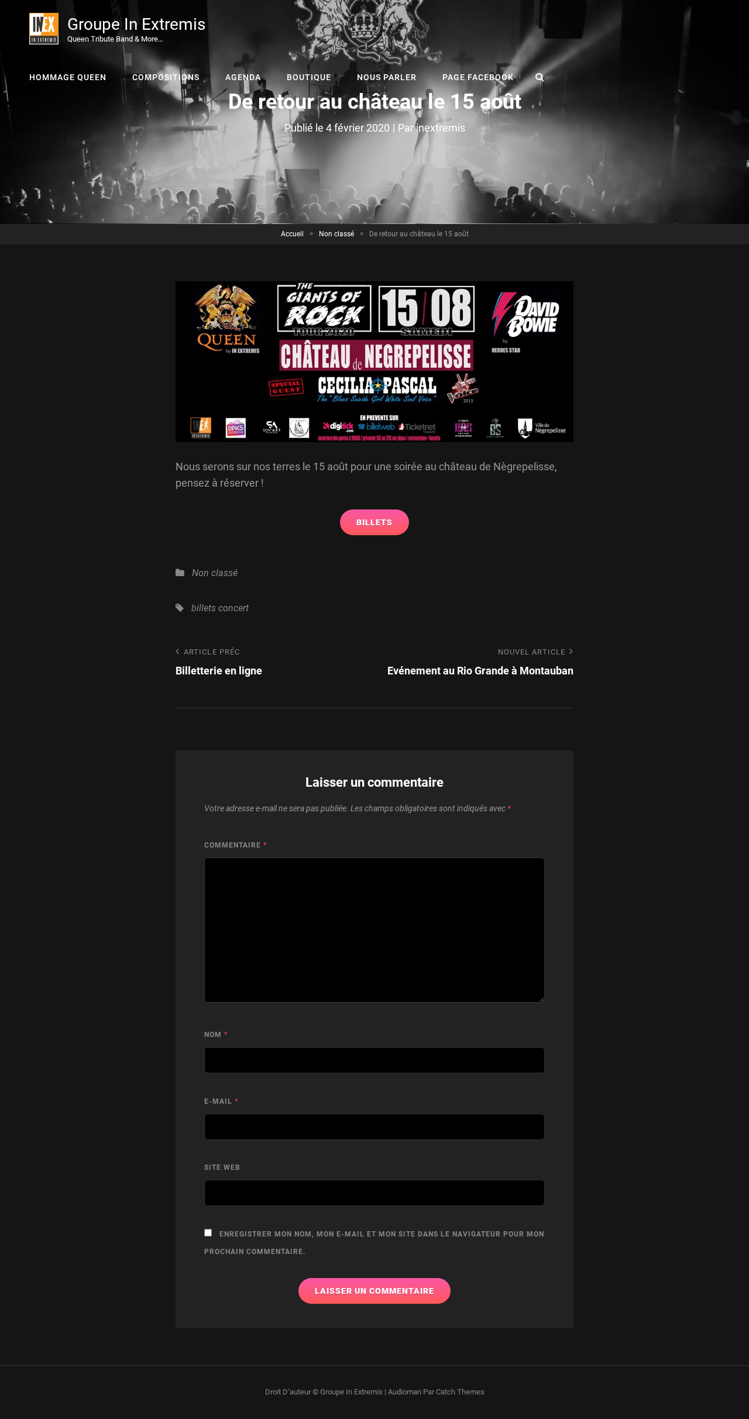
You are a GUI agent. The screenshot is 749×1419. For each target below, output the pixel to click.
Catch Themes (460, 1391)
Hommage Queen (67, 77)
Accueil (292, 234)
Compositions (166, 77)
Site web (222, 1167)
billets (203, 608)
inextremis (440, 128)
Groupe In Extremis (136, 24)
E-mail (221, 1101)
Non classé (336, 234)
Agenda (243, 77)
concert (233, 608)
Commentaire (235, 845)
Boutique (309, 77)
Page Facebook (478, 77)
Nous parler (387, 77)
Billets (374, 522)
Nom (216, 1035)
